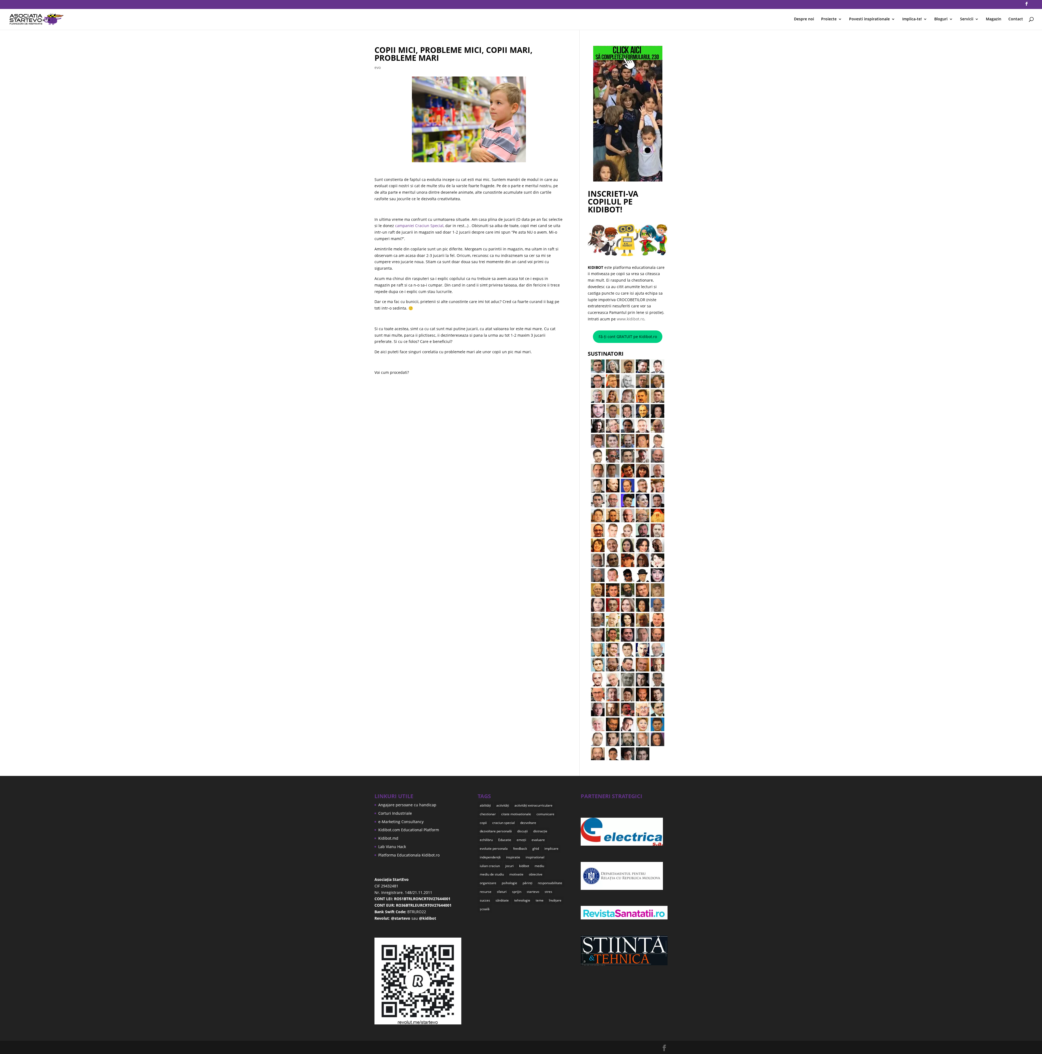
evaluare (538, 840)
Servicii (966, 19)
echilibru (486, 840)
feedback (520, 848)
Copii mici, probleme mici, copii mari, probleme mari (453, 53)
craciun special (503, 822)
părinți (527, 883)
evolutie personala (494, 848)
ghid (535, 848)
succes (485, 900)
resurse (485, 891)
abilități (485, 805)
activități (502, 805)
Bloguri (941, 19)
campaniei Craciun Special (419, 225)
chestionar (488, 814)
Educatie (504, 840)
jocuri (509, 866)
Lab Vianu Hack (392, 846)
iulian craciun (490, 866)
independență (490, 857)
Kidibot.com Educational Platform (408, 829)
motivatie (516, 874)
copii (483, 822)
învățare (555, 900)
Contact (1015, 19)
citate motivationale (516, 814)
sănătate (502, 900)
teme (540, 900)
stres (548, 891)
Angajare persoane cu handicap (407, 804)
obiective (535, 874)
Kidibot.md (388, 838)
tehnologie (522, 900)
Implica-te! (912, 19)
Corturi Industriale (395, 813)
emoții (521, 840)
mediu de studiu (492, 874)
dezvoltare (528, 822)
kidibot (524, 866)
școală (485, 909)
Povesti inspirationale (869, 19)
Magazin (993, 19)
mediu (539, 866)
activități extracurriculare (533, 805)
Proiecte (829, 19)
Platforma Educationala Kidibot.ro (409, 855)
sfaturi (502, 891)
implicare (551, 848)
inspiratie (513, 857)
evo (377, 67)
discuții (522, 831)
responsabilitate (550, 883)
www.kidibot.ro (630, 318)
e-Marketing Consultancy (401, 821)
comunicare (545, 814)
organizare (488, 883)
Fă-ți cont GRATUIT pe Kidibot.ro (628, 336)
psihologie (509, 883)
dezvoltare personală (496, 831)
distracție (540, 831)
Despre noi (804, 19)
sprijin (516, 891)
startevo (533, 891)
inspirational (535, 857)
